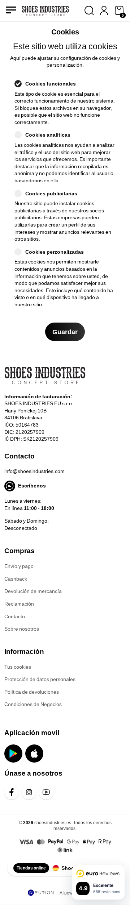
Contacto (14, 616)
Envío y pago (19, 566)
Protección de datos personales (39, 679)
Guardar (65, 332)
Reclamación (19, 604)
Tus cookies (17, 667)
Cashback (15, 579)
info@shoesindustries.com (34, 471)
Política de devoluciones (31, 692)
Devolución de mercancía (33, 591)
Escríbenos (32, 485)
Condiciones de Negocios (33, 704)
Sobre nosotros (21, 629)
